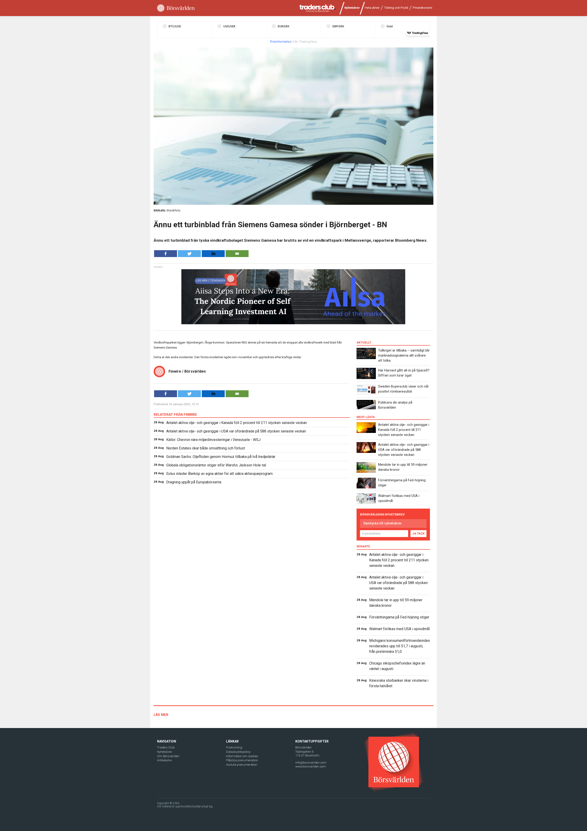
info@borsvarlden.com (311, 762)
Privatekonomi (422, 7)
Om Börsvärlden (168, 756)
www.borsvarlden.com (310, 766)
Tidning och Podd (396, 7)
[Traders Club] (317, 8)
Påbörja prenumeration (242, 760)
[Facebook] (165, 253)
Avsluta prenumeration (241, 764)
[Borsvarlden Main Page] (176, 8)
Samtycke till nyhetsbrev (382, 523)
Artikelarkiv (164, 760)
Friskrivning (234, 747)
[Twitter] (189, 253)
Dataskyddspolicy (238, 751)
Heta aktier (372, 7)
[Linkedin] (213, 253)
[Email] (237, 253)
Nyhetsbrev (352, 7)
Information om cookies (242, 756)
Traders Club (166, 747)
